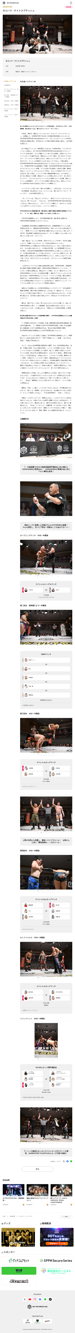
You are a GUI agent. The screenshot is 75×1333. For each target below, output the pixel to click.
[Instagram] (35, 1299)
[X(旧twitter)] (24, 1299)
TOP (4, 1216)
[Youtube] (30, 1299)
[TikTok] (50, 1299)
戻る (37, 1169)
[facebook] (40, 1299)
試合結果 (12, 1216)
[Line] (45, 1299)
